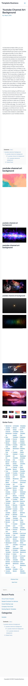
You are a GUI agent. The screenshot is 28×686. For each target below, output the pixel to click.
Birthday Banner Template (15, 516)
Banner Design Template (15, 463)
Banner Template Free (8, 444)
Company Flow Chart (7, 606)
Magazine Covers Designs (22, 439)
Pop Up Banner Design (15, 441)
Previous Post (14, 579)
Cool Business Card (22, 512)
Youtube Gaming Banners (8, 561)
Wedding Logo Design (22, 450)
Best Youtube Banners (8, 439)
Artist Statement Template (23, 491)
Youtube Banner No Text (16, 501)
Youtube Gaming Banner (15, 510)
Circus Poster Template (8, 599)
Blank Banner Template (22, 469)
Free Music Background (16, 563)
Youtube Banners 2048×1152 (9, 535)
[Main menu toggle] (24, 3)
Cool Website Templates (23, 571)
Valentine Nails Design (22, 506)
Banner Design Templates (15, 429)
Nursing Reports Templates (9, 609)
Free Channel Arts (8, 529)
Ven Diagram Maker (22, 486)
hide (11, 149)
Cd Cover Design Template (22, 557)
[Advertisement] (14, 31)
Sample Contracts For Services (10, 601)
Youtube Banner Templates (8, 486)
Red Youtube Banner (8, 512)
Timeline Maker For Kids (22, 444)
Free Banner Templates (15, 495)
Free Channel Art (8, 456)
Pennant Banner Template (15, 531)
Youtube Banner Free (8, 450)
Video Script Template (22, 522)
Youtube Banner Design (8, 461)
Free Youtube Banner (8, 473)
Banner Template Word (22, 497)
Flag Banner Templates (8, 567)
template (4, 617)
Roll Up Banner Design (15, 490)
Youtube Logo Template (8, 499)
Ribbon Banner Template (8, 550)
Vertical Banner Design (7, 555)
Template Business (10, 3)
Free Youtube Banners (8, 518)
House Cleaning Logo (7, 604)
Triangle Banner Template (15, 469)
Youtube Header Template (15, 435)
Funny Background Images (23, 456)
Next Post (14, 582)
